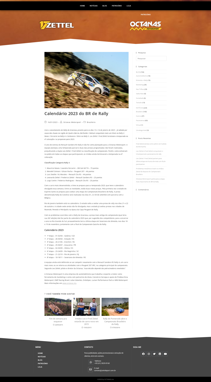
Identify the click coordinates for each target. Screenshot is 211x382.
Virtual (138, 125)
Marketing (139, 85)
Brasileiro (91, 122)
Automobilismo (141, 76)
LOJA (129, 6)
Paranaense (140, 120)
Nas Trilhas (140, 89)
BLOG (104, 6)
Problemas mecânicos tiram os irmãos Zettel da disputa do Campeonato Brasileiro (150, 171)
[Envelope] (90, 369)
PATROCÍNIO (117, 6)
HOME (82, 6)
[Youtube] (165, 353)
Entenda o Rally (141, 80)
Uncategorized (141, 130)
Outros (138, 116)
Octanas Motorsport (72, 122)
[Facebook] (143, 353)
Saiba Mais (140, 93)
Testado (139, 102)
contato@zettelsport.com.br (105, 370)
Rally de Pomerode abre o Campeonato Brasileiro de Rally (115, 321)
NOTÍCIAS (94, 6)
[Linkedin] (159, 353)
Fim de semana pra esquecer (58, 320)
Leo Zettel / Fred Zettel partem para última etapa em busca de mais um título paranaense (151, 161)
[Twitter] (154, 353)
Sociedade (139, 98)
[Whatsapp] (90, 362)
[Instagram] (148, 353)
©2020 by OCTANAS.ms (105, 379)
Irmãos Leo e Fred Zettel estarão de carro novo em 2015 (86, 321)
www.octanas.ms (69, 283)
